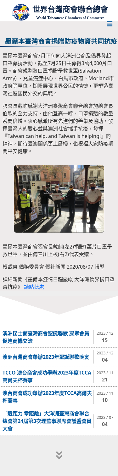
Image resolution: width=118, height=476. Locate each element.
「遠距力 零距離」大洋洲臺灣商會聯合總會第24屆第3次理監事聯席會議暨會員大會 (47, 421)
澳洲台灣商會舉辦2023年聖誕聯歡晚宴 (46, 356)
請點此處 (34, 286)
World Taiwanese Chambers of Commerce (70, 18)
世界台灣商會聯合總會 (70, 9)
